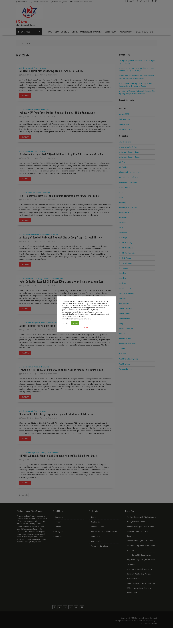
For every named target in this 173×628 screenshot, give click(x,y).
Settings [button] (66, 323)
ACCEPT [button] (75, 323)
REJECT (87, 327)
